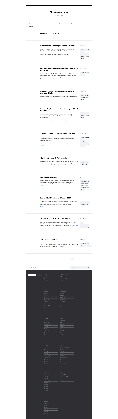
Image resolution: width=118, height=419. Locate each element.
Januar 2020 (46, 289)
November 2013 (47, 353)
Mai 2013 (46, 365)
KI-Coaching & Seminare (59, 23)
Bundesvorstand (63, 297)
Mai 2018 (46, 316)
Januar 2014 (46, 349)
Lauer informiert (63, 334)
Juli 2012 (46, 386)
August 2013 (46, 359)
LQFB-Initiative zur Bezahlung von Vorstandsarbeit (58, 133)
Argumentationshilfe (64, 285)
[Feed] (56, 16)
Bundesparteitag (85, 95)
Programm (62, 359)
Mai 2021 (46, 280)
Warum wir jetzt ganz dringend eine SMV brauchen (58, 46)
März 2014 (46, 345)
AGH (61, 276)
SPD (61, 365)
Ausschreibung (63, 291)
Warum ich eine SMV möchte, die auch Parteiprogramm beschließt (57, 92)
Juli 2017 (46, 328)
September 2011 (47, 401)
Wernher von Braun (64, 376)
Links (61, 341)
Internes (83, 52)
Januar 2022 (46, 278)
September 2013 (47, 357)
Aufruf (61, 289)
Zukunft (82, 58)
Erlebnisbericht (84, 185)
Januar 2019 (46, 299)
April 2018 (46, 318)
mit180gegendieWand (64, 347)
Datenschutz (62, 307)
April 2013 (46, 368)
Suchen (29, 272)
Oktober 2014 (47, 338)
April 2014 (46, 343)
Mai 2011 (46, 409)
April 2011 (46, 411)
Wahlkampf (88, 245)
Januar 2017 (46, 332)
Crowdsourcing (63, 303)
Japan (61, 328)
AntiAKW (62, 283)
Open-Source (62, 351)
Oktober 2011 (47, 399)
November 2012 (47, 378)
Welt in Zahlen (63, 374)
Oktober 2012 (47, 380)
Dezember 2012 (47, 376)
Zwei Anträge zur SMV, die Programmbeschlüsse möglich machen (59, 69)
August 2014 (46, 341)
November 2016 (47, 336)
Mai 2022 (46, 276)
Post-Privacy (62, 355)
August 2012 (46, 384)
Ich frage (61, 322)
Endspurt (62, 309)
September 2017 (47, 324)
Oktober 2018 (47, 305)
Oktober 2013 (47, 355)
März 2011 (46, 413)
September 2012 (47, 382)
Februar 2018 (46, 320)
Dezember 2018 (47, 301)
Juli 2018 (46, 311)
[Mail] (62, 16)
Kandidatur (62, 330)
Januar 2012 (46, 397)
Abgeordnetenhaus (40, 23)
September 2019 (47, 291)
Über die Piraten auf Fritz (48, 239)
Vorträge (50, 23)
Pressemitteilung (63, 357)
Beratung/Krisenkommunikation (75, 23)
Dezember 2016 (47, 334)
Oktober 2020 (47, 283)
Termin (82, 117)
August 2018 (46, 309)
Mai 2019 (46, 295)
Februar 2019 (46, 297)
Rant (87, 164)
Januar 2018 (46, 322)
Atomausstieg (62, 287)
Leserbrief (62, 338)
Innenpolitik (62, 324)
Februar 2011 (46, 415)
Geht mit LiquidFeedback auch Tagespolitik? (55, 198)
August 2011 (46, 403)
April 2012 (46, 392)
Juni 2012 (46, 388)
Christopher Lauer (59, 12)
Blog (28, 23)
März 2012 (46, 394)
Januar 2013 (46, 374)
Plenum (61, 353)
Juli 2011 (46, 405)
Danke (82, 222)
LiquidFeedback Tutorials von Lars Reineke (55, 219)
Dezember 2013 (47, 351)
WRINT (61, 378)
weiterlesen (55, 56)
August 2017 (46, 326)
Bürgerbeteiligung (63, 299)
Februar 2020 (46, 287)
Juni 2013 (46, 363)
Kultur (61, 332)
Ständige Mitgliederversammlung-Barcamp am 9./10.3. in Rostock (59, 110)
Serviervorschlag (85, 56)
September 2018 (47, 307)
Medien (82, 164)
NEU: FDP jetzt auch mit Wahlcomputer (53, 158)
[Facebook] (60, 16)
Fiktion (61, 314)
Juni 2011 (46, 407)
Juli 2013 (46, 361)
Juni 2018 (46, 314)
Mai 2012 (46, 390)
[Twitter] (58, 16)
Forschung (62, 316)
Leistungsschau (63, 336)
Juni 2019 (46, 293)
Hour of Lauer (62, 320)
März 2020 (46, 285)
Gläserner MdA (31, 26)
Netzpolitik (62, 349)
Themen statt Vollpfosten (49, 177)
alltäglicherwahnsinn (64, 280)
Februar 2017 (46, 330)
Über (33, 23)
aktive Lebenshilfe (85, 49)
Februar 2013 (46, 372)
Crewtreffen (62, 301)
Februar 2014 (46, 347)
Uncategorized (63, 370)
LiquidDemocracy (85, 54)
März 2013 (46, 370)
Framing (61, 318)
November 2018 (47, 303)
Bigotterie (62, 293)
